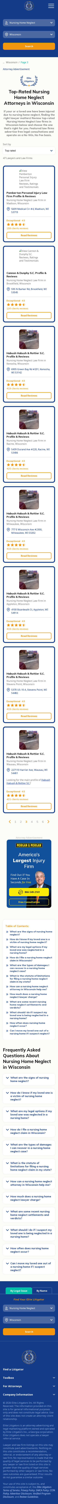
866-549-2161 (32, 892)
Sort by (7, 144)
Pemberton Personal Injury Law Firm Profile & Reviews (27, 194)
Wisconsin (11, 62)
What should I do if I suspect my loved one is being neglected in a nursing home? (29, 1015)
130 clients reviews (17, 308)
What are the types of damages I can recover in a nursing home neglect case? (29, 968)
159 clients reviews (17, 228)
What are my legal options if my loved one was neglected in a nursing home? (28, 949)
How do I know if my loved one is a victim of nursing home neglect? (30, 941)
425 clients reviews (17, 468)
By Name (42, 1290)
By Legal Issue (18, 1290)
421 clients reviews (17, 799)
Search (29, 46)
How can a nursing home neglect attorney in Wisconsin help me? (29, 988)
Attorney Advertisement (16, 69)
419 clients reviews (17, 388)
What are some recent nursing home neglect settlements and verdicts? (28, 1004)
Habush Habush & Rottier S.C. (28, 781)
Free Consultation (29, 902)
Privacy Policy (28, 1490)
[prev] (10, 821)
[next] (48, 821)
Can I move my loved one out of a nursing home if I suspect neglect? (30, 1032)
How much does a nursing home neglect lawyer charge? (28, 995)
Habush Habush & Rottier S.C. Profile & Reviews (25, 354)
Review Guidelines (29, 1496)
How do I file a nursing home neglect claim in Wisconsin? (31, 959)
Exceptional (16, 220)
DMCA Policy (42, 1490)
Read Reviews (29, 235)
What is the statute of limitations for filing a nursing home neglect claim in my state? (30, 978)
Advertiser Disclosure (21, 1493)
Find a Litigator (13, 1369)
